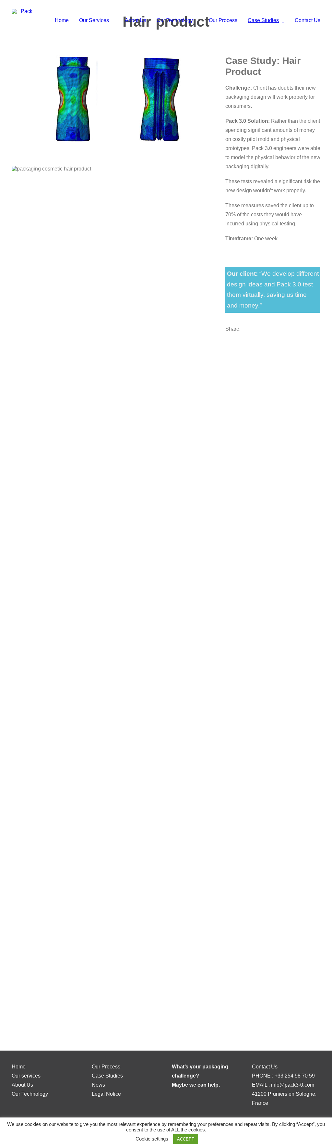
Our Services (94, 20)
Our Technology (175, 20)
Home (62, 20)
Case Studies (263, 20)
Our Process (223, 20)
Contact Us (307, 20)
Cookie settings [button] (152, 1139)
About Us (135, 20)
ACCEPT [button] (185, 1139)
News (98, 1085)
